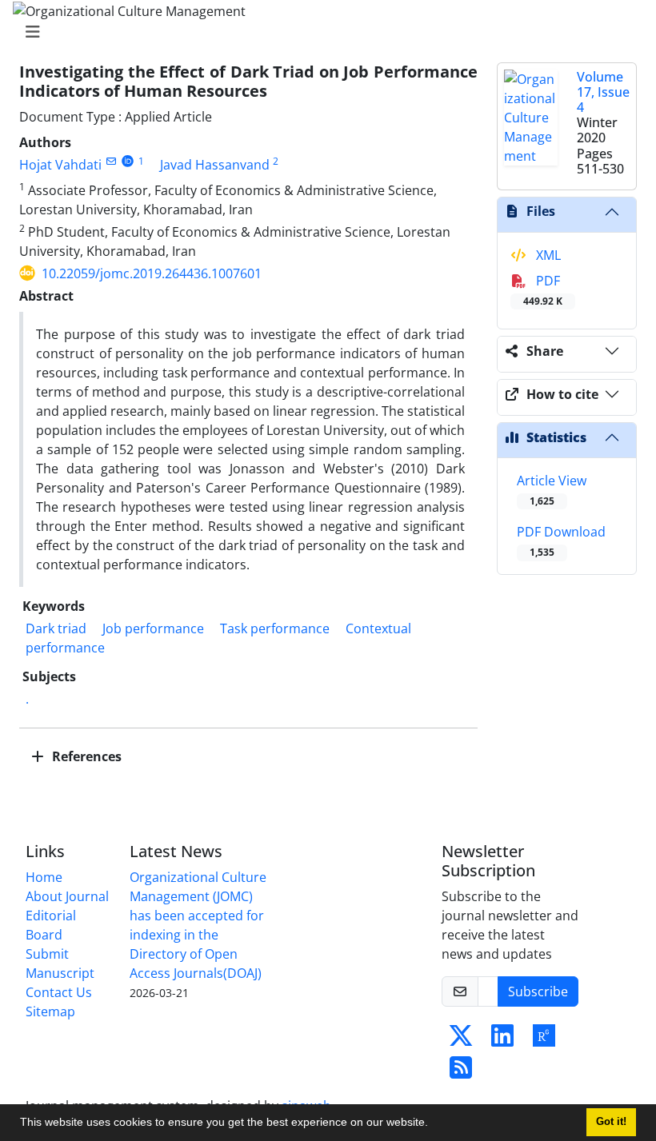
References (85, 756)
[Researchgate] (544, 1040)
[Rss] (461, 1072)
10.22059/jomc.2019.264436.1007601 (152, 273)
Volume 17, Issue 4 (603, 92)
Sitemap (50, 1011)
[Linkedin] (502, 1040)
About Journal (67, 896)
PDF (542, 290)
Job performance (153, 628)
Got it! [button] (611, 1121)
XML (547, 255)
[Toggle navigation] (323, 32)
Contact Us (59, 992)
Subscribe (538, 991)
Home (44, 877)
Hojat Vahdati (60, 165)
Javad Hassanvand (215, 165)
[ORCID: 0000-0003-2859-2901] (127, 161)
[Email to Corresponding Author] (111, 161)
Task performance (275, 628)
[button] (433, 1124)
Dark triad (56, 628)
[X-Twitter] (461, 1040)
